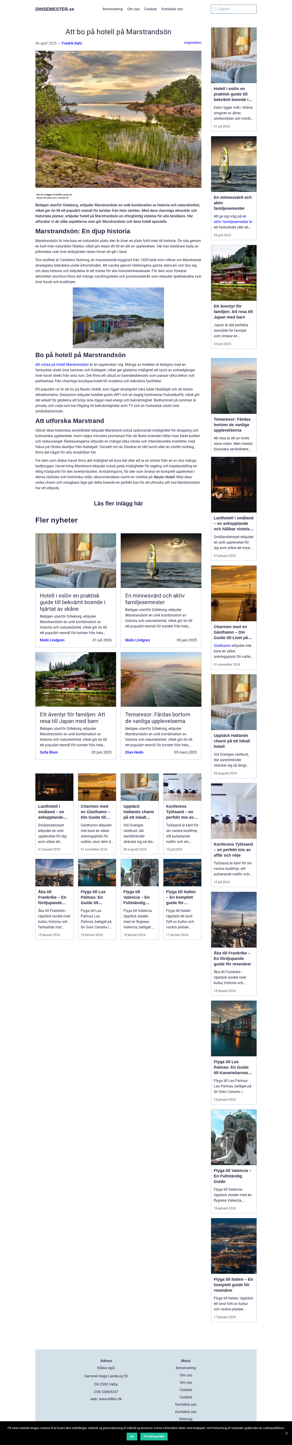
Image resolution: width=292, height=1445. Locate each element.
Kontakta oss (172, 9)
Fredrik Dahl (72, 43)
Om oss (133, 9)
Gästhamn (222, 645)
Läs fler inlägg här (118, 503)
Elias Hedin (134, 752)
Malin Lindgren (52, 640)
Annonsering (112, 9)
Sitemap (186, 1419)
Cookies (150, 9)
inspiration (192, 42)
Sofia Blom (49, 752)
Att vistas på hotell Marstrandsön (62, 364)
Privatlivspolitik (154, 1436)
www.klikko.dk (110, 1399)
